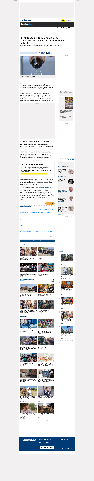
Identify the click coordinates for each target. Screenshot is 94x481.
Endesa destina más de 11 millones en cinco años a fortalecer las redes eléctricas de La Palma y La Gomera (67, 335)
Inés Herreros (40, 348)
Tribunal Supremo (47, 1)
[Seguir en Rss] (71, 448)
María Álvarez (40, 275)
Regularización (43, 1)
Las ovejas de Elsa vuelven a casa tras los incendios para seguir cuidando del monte (46, 415)
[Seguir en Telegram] (65, 448)
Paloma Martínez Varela (24, 260)
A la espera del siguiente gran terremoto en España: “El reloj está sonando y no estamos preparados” (45, 364)
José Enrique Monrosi (41, 333)
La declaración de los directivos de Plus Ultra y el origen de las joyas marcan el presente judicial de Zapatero (45, 398)
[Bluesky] (59, 28)
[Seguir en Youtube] (68, 448)
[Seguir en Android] (60, 440)
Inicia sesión (68, 20)
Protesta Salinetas (68, 1)
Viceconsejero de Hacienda (62, 1)
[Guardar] (51, 53)
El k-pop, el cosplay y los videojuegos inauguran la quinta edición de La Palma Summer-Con (28, 311)
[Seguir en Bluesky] (60, 448)
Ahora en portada (23, 316)
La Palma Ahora (23, 79)
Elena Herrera (40, 401)
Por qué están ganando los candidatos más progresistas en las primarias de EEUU (28, 274)
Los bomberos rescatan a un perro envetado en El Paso (45, 311)
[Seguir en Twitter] (62, 448)
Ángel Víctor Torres (38, 1)
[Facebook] (61, 28)
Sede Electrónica (45, 187)
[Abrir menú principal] (73, 20)
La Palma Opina (71, 159)
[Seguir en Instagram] (66, 448)
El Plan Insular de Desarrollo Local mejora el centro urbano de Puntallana (27, 295)
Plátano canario (28, 1)
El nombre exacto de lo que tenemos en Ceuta (46, 257)
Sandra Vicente (40, 384)
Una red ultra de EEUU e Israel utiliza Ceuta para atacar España (27, 329)
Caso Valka (57, 1)
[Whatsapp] (39, 53)
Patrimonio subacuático (53, 1)
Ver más (59, 214)
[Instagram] (64, 28)
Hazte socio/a (63, 20)
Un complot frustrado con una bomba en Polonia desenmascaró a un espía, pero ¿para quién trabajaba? (28, 415)
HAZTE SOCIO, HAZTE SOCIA (47, 447)
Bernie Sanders (22, 276)
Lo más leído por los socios (25, 244)
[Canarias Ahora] (28, 440)
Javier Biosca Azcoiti (23, 331)
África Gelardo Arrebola (24, 401)
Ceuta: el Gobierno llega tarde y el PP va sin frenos (27, 364)
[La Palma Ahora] (27, 24)
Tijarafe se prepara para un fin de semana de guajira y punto (45, 295)
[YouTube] (69, 28)
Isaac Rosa (39, 259)
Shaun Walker (22, 418)
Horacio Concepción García (65, 278)
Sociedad (21, 199)
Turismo (34, 1)
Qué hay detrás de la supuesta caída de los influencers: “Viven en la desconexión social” (28, 258)
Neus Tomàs (22, 365)
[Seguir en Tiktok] (69, 448)
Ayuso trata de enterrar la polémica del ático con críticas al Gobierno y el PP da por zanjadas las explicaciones (28, 398)
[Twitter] (57, 28)
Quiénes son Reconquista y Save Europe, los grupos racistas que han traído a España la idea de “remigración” (46, 381)
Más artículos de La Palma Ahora (27, 279)
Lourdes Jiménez (40, 417)
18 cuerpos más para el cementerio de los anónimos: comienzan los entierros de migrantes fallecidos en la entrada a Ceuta (28, 347)
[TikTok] (66, 28)
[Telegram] (63, 28)
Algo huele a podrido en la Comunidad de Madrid (44, 273)
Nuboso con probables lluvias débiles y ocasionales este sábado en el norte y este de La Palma (62, 106)
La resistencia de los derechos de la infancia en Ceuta (45, 346)
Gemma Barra (22, 382)
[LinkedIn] (49, 53)
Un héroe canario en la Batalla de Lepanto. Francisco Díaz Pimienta (67, 275)
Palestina (32, 1)
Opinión (50, 29)
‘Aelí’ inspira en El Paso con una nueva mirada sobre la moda (66, 305)
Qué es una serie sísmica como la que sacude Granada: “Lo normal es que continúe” (28, 380)
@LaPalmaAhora (24, 280)
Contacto (55, 29)
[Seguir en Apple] (62, 440)
